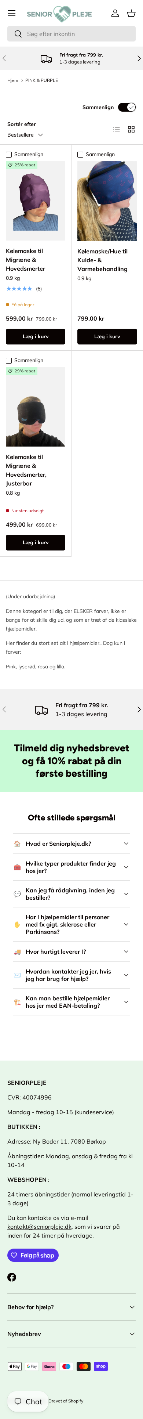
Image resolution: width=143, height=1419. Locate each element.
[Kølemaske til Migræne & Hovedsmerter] (35, 201)
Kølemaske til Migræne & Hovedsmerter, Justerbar (26, 470)
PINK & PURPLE (41, 80)
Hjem (12, 80)
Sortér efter (21, 124)
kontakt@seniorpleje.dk (39, 1226)
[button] (131, 13)
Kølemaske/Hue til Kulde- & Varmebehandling (102, 260)
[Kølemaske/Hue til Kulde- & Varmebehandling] (107, 201)
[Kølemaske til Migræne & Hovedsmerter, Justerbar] (35, 407)
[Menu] (12, 13)
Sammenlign (98, 107)
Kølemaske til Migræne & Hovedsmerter (25, 259)
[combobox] (71, 33)
